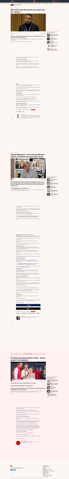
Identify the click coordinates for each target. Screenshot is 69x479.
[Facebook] (11, 470)
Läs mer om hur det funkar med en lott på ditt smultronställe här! (24, 429)
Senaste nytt (18, 3)
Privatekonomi (30, 3)
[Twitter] (13, 470)
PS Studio (50, 3)
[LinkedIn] (15, 470)
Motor (40, 3)
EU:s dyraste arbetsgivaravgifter (23, 256)
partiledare (37, 313)
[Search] (56, 1)
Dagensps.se (12, 152)
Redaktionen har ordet (45, 473)
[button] (28, 305)
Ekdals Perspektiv (24, 313)
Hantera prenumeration (46, 465)
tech (23, 111)
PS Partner (44, 474)
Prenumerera (53, 1)
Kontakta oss (44, 467)
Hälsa (42, 3)
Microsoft (19, 111)
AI (16, 111)
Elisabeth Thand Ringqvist (31, 313)
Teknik (34, 3)
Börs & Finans (26, 3)
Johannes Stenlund (23, 114)
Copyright (44, 468)
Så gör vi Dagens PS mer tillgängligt (47, 475)
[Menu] (57, 1)
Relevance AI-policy (45, 471)
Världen (22, 3)
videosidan (16, 188)
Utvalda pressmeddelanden (46, 466)
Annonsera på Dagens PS (46, 472)
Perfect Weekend (46, 3)
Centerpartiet (18, 313)
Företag (37, 3)
